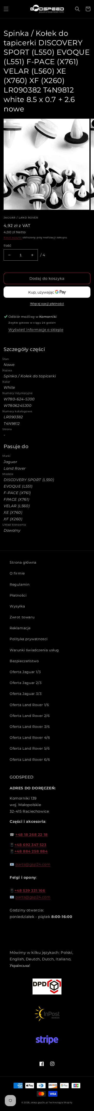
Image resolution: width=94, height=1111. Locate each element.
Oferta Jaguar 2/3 (25, 683)
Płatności (18, 595)
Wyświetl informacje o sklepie (35, 329)
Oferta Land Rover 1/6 (29, 705)
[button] (6, 9)
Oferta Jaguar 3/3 (25, 693)
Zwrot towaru (22, 617)
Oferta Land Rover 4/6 (30, 737)
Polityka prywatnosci (29, 639)
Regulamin (19, 584)
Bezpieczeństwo (24, 661)
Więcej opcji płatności (47, 303)
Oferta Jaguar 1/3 (25, 672)
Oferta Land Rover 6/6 (30, 759)
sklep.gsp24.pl (40, 1102)
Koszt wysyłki (13, 237)
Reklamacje (20, 628)
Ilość (7, 245)
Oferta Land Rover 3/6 (30, 726)
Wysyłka (17, 606)
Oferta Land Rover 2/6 (30, 716)
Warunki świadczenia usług (34, 650)
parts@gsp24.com (32, 864)
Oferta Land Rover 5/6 (30, 748)
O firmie (17, 573)
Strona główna (23, 562)
